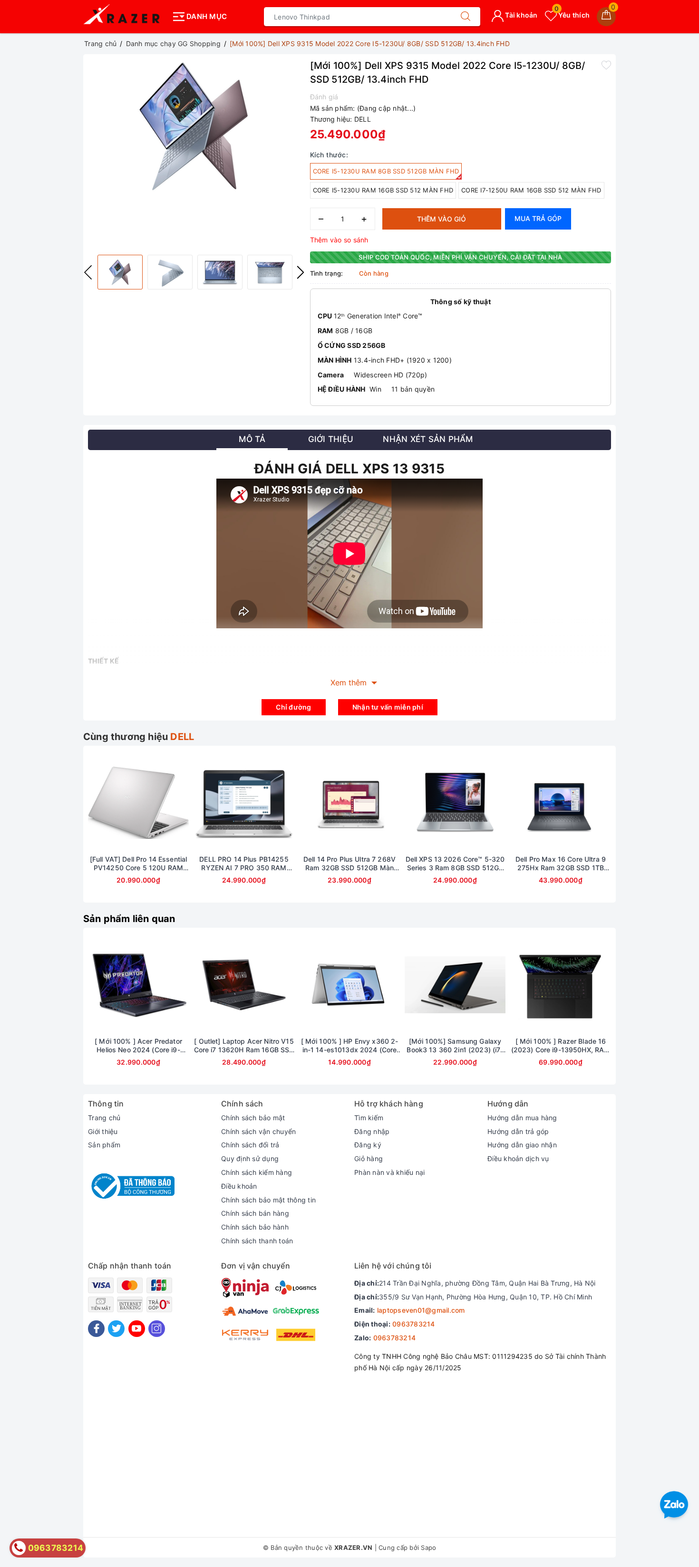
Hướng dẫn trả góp (518, 1131)
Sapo (428, 1547)
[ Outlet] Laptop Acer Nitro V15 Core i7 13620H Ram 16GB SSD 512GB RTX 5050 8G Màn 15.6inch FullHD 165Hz (244, 1045)
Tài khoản (521, 15)
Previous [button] (88, 272)
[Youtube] (136, 1328)
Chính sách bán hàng (255, 1213)
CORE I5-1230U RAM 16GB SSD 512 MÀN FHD (383, 190)
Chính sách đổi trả (250, 1145)
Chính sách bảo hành (255, 1227)
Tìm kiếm (368, 1118)
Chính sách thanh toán (257, 1241)
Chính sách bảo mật (253, 1118)
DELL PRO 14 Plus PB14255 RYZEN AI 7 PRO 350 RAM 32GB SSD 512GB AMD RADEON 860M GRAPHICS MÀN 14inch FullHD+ (243, 863)
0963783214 (413, 1324)
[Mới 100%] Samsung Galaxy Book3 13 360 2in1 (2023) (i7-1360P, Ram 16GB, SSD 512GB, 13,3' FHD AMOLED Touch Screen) (455, 1045)
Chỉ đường (293, 707)
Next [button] (300, 272)
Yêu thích (572, 15)
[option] (194, 126)
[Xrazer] (124, 16)
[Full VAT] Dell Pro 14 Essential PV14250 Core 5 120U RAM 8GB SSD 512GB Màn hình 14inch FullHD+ (138, 863)
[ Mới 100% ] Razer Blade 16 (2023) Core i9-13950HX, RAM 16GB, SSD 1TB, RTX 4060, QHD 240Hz (561, 1045)
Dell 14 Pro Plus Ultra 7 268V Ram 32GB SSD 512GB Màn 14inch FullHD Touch (349, 863)
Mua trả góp (538, 218)
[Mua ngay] (304, 984)
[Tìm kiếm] (465, 16)
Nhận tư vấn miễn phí (387, 707)
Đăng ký (367, 1145)
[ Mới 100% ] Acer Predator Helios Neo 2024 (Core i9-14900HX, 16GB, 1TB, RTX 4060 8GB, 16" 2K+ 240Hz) (138, 1045)
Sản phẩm (104, 1145)
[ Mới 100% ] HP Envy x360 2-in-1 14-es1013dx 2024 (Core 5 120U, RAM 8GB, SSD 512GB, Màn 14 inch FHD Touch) (349, 1045)
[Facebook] (96, 1328)
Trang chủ (104, 1118)
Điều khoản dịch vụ (518, 1158)
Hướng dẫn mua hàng (522, 1118)
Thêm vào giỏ (441, 219)
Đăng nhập (371, 1131)
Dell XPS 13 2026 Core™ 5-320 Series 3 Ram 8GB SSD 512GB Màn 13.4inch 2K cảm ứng (455, 863)
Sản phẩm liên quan (129, 918)
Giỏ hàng (368, 1158)
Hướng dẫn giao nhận (522, 1145)
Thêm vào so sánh (339, 240)
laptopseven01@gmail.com (421, 1310)
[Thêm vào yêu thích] (606, 64)
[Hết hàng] (93, 802)
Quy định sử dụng (250, 1158)
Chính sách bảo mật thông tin (268, 1200)
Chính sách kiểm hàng (256, 1172)
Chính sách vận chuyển (258, 1131)
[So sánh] (183, 802)
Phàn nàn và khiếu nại (389, 1172)
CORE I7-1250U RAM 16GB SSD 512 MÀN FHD (531, 190)
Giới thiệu (103, 1131)
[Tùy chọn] (93, 984)
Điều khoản (239, 1186)
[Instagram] (156, 1328)
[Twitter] (116, 1328)
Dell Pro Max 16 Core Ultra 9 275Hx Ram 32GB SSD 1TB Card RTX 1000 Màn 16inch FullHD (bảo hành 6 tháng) (560, 863)
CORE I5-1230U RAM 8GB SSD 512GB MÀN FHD (386, 171)
